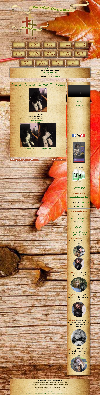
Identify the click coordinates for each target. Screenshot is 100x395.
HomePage (19, 45)
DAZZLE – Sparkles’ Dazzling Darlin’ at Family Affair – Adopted (25, 160)
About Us (32, 393)
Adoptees (41, 393)
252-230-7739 (80, 206)
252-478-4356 (56, 76)
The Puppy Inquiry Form (50, 72)
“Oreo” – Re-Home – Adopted (58, 160)
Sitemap (50, 391)
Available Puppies (50, 69)
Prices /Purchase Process (49, 54)
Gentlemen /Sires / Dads (81, 45)
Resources (65, 393)
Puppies (36, 393)
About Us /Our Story (34, 45)
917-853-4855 (37, 122)
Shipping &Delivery (80, 54)
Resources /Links (57, 63)
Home (27, 393)
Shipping (54, 393)
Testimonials (59, 393)
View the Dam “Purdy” (30, 148)
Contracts (49, 393)
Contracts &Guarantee (65, 54)
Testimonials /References (42, 63)
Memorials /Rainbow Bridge (26, 63)
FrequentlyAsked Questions (34, 54)
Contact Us (71, 393)
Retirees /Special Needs (19, 54)
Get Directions (79, 105)
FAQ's (45, 393)
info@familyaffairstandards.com (79, 218)
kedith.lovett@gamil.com (37, 120)
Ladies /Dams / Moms (65, 45)
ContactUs (73, 63)
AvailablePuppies (50, 45)
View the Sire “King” (46, 148)
